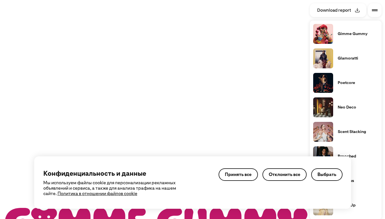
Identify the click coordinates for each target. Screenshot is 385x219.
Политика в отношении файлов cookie (97, 193)
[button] (40, 44)
